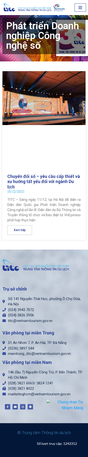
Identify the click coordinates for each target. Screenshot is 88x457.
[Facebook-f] (7, 406)
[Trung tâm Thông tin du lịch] (35, 7)
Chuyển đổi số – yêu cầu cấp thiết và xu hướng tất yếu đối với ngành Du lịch (43, 181)
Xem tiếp (20, 230)
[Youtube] (15, 406)
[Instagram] (22, 406)
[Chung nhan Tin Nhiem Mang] (64, 404)
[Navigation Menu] (80, 7)
